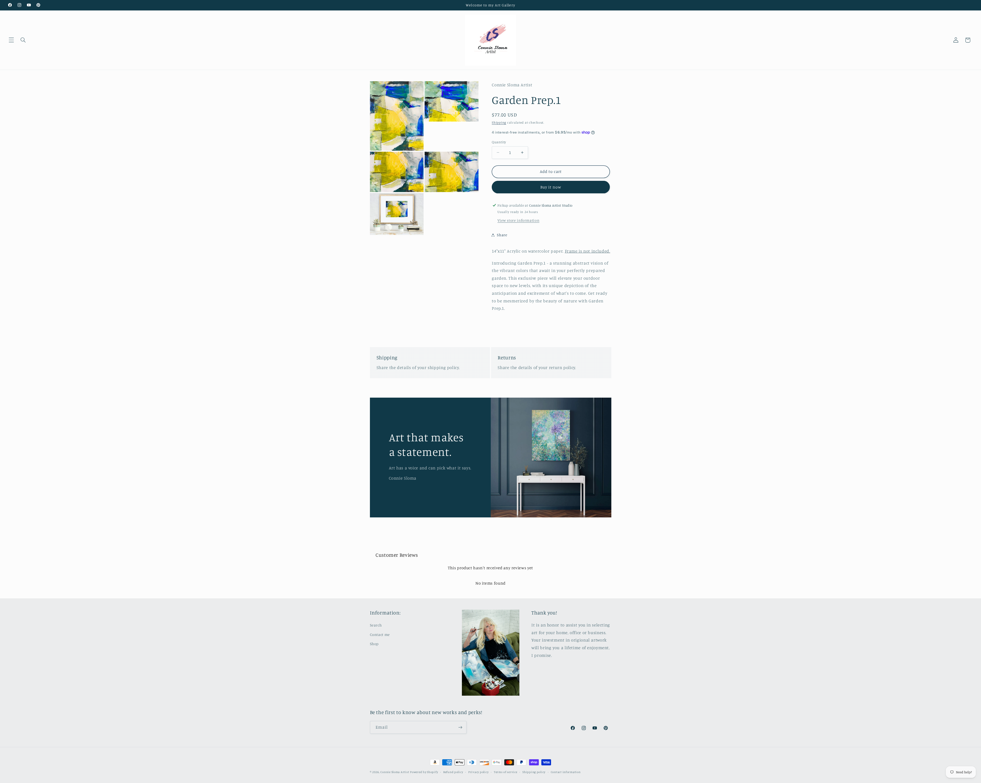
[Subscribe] (460, 727)
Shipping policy (533, 772)
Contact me (380, 634)
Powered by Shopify (424, 772)
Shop (374, 644)
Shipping (499, 122)
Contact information (566, 772)
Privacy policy (478, 772)
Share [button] (502, 235)
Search (376, 625)
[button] (11, 40)
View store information (518, 220)
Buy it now (551, 187)
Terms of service (505, 772)
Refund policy (453, 772)
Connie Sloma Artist (394, 772)
